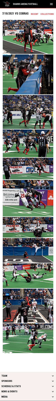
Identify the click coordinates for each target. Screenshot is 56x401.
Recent (34, 14)
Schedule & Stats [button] (11, 386)
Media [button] (4, 397)
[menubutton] (51, 4)
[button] (28, 37)
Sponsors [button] (6, 381)
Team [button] (4, 376)
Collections (47, 14)
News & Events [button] (9, 391)
